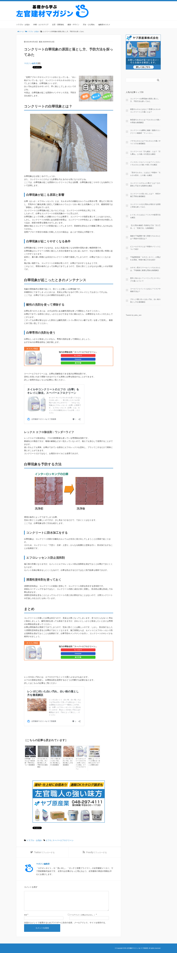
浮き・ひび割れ (89, 25)
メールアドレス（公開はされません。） (82, 915)
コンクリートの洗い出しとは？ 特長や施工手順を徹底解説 (145, 195)
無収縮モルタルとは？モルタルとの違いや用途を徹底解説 (145, 121)
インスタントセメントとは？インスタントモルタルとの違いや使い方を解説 (145, 163)
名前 (25, 915)
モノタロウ (78, 355)
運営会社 (144, 6)
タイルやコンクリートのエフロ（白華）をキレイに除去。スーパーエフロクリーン (81, 764)
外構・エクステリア (41, 25)
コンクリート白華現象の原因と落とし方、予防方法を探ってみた (144, 100)
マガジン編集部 (31, 63)
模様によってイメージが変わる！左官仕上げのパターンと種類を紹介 (94, 762)
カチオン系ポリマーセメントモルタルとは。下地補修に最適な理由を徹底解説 (145, 269)
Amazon (78, 359)
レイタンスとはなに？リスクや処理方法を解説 (145, 216)
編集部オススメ (104, 25)
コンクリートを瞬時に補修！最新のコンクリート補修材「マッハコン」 (145, 131)
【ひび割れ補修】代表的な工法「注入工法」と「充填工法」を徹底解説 (145, 226)
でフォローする (44, 852)
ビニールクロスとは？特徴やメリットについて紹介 (145, 248)
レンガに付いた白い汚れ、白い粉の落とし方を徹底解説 (68, 762)
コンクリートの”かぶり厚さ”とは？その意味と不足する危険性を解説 (145, 184)
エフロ (48, 840)
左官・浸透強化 (58, 25)
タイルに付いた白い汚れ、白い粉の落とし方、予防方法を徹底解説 (42, 763)
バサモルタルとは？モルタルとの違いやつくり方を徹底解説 (145, 142)
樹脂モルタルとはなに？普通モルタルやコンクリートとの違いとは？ (145, 110)
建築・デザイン (73, 25)
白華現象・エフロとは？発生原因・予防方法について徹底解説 (30, 762)
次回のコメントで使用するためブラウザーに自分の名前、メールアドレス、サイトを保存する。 (65, 923)
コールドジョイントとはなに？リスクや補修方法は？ (145, 290)
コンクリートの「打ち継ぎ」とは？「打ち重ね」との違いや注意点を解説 (145, 152)
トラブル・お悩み (23, 25)
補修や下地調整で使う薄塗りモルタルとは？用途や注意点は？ (145, 237)
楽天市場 (78, 363)
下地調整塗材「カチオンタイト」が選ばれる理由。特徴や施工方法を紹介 (145, 258)
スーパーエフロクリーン (63, 840)
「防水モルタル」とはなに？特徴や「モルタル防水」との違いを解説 (145, 174)
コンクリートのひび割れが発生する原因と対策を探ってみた (145, 205)
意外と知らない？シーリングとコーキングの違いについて (145, 279)
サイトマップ (156, 6)
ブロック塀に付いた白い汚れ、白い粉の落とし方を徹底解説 (55, 762)
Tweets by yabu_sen (133, 315)
